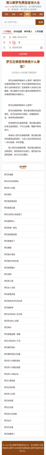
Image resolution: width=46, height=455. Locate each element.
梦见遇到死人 (9, 221)
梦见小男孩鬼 (9, 380)
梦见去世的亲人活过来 (13, 314)
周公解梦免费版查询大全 (23, 2)
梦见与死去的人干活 (12, 341)
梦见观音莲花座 (10, 201)
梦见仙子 (7, 420)
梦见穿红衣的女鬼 (11, 261)
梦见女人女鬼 (9, 287)
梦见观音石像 (9, 208)
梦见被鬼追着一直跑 (12, 334)
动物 (13, 14)
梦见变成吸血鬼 (10, 234)
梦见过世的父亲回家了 (13, 214)
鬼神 (27, 14)
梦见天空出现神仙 (11, 181)
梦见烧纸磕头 (9, 267)
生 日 (7, 47)
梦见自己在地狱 (10, 414)
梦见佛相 (7, 247)
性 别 (7, 42)
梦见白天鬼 (8, 407)
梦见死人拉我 (9, 188)
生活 (34, 14)
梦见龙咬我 (8, 400)
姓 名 (7, 37)
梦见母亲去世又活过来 (13, 301)
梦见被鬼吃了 (9, 241)
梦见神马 (7, 327)
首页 (6, 14)
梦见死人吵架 (9, 394)
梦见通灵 (7, 194)
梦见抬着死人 (9, 434)
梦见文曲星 (8, 174)
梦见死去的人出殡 (11, 321)
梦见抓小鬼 (8, 281)
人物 (20, 14)
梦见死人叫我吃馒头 (12, 360)
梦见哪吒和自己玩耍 (12, 354)
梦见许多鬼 (8, 427)
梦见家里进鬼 (9, 294)
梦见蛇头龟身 (9, 254)
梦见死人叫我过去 (11, 374)
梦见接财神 (8, 307)
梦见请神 (7, 274)
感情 (41, 14)
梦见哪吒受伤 (9, 347)
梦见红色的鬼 (9, 387)
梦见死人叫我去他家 (12, 367)
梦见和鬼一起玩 (10, 227)
